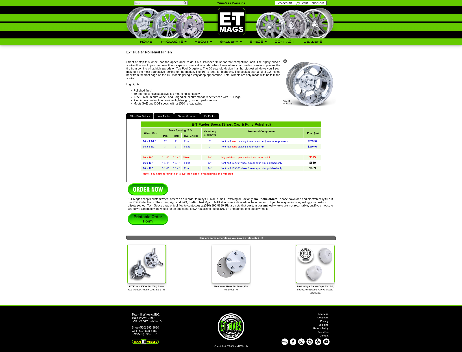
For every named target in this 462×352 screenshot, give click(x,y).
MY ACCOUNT (285, 3)
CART (305, 3)
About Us (323, 332)
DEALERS (313, 41)
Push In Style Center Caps (310, 286)
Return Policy (320, 328)
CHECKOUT (318, 3)
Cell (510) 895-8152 (144, 330)
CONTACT (285, 41)
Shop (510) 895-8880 (145, 327)
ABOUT (202, 41)
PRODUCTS (172, 41)
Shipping (323, 324)
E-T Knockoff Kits (138, 286)
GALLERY (229, 41)
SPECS (256, 41)
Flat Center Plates (223, 286)
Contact (324, 335)
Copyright (322, 317)
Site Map (323, 313)
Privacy (324, 321)
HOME (146, 41)
